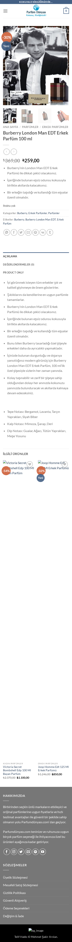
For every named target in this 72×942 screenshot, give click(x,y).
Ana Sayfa (10, 127)
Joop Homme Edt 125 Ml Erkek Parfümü (53, 768)
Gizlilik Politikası (14, 893)
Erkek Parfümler (55, 127)
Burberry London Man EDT (40, 219)
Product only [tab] (13, 272)
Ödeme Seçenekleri (16, 908)
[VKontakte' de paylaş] (42, 232)
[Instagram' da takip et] (14, 851)
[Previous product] (14, 152)
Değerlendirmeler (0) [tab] (18, 264)
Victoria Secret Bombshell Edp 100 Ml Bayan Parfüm (17, 770)
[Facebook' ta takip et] (6, 851)
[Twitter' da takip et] (21, 851)
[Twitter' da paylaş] (21, 232)
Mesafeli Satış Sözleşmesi (20, 885)
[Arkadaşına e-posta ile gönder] (28, 232)
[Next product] (6, 152)
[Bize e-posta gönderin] (28, 851)
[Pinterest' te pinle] (35, 232)
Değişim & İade (13, 916)
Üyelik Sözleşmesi (15, 877)
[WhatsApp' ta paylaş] (6, 232)
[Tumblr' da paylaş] (50, 232)
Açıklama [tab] (10, 256)
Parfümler (30, 127)
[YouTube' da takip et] (42, 851)
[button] (5, 11)
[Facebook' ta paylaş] (14, 232)
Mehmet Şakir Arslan (44, 936)
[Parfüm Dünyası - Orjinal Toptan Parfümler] (36, 11)
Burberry (22, 213)
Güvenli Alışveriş (15, 900)
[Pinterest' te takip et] (35, 851)
